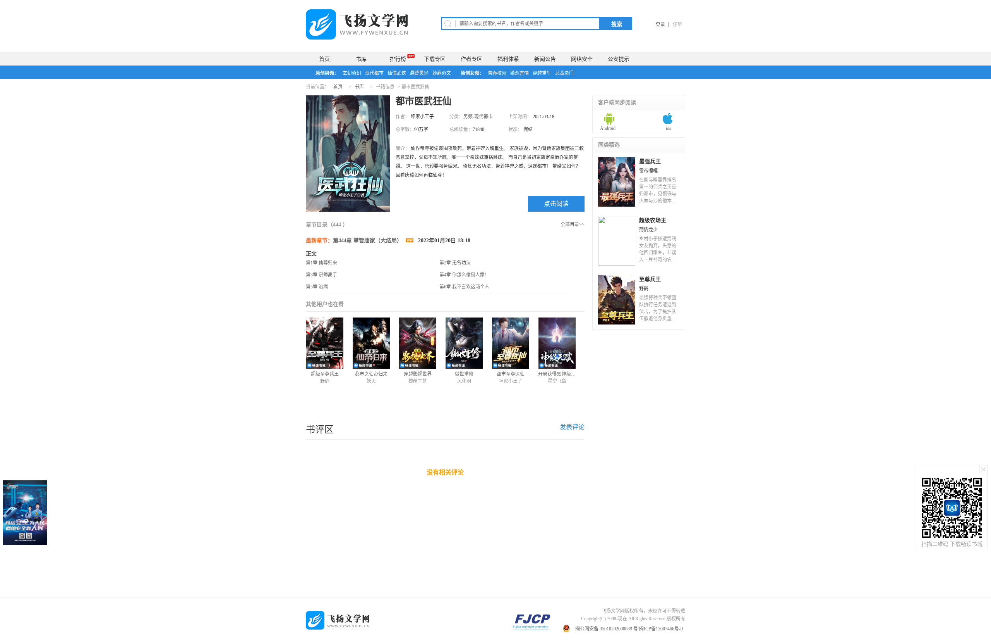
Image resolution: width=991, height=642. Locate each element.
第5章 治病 (317, 287)
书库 (361, 59)
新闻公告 (545, 59)
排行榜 (398, 59)
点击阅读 (556, 203)
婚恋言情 (519, 73)
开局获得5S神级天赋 (559, 374)
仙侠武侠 (396, 73)
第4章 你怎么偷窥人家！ (464, 275)
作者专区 (471, 59)
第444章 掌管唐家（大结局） (368, 240)
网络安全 (582, 59)
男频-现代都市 (478, 116)
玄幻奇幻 (352, 73)
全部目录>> (573, 224)
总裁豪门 (564, 73)
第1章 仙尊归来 (321, 263)
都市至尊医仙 (511, 374)
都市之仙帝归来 (371, 374)
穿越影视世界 (418, 374)
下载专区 (435, 59)
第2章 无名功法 (455, 263)
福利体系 (508, 59)
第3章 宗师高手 (321, 275)
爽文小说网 (360, 24)
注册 (677, 24)
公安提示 (618, 59)
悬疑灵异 (419, 73)
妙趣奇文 (441, 73)
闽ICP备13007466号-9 (661, 629)
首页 (324, 59)
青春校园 (497, 73)
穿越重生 (542, 73)
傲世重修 (464, 374)
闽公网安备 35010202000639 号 (606, 629)
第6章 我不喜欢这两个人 (464, 287)
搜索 (616, 24)
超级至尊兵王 (325, 374)
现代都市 (374, 73)
